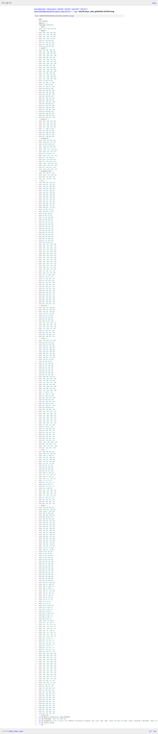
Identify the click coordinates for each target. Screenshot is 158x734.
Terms (21, 731)
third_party (51, 9)
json (154, 731)
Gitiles (11, 731)
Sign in (154, 3)
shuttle (60, 9)
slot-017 (83, 9)
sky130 (67, 9)
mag (75, 11)
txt (150, 731)
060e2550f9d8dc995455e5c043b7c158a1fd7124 (52, 11)
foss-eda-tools (39, 9)
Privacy (16, 731)
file (71, 16)
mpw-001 (75, 9)
